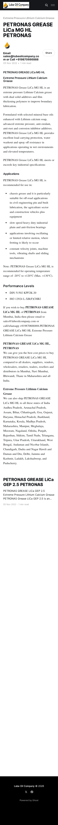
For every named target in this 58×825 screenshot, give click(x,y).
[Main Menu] (52, 5)
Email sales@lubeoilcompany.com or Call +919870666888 (21, 56)
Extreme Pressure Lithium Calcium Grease (28, 18)
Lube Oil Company (24, 786)
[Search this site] (46, 5)
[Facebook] (32, 792)
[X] (26, 792)
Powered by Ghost (29, 800)
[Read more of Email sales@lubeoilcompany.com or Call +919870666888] (7, 45)
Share (48, 52)
